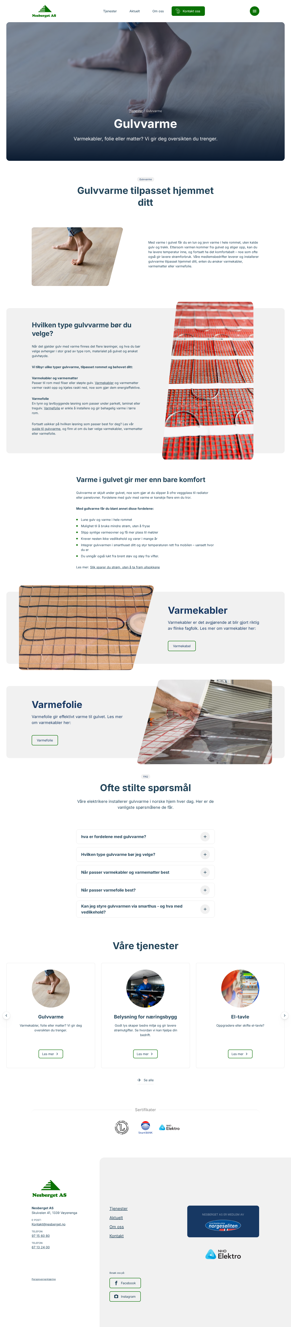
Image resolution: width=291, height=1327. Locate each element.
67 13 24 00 (41, 1247)
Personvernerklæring (44, 1279)
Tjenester (136, 111)
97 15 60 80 (41, 1236)
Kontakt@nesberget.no (49, 1224)
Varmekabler (104, 383)
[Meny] (254, 11)
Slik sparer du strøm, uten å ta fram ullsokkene (125, 567)
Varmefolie (52, 408)
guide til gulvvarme (46, 429)
